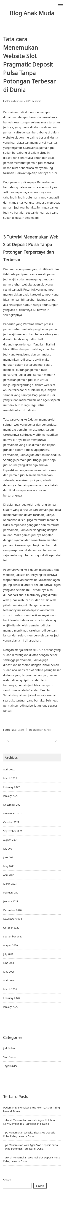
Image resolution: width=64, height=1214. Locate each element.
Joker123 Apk (43, 729)
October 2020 (11, 927)
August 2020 (10, 945)
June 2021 (9, 857)
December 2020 (12, 910)
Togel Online (10, 1066)
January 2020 (10, 1006)
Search (7, 1180)
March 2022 (10, 778)
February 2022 (11, 787)
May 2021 (9, 866)
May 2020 (9, 971)
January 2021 (10, 901)
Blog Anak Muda (32, 13)
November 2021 (12, 813)
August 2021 (10, 839)
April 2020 (9, 980)
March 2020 (10, 989)
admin (38, 101)
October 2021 (11, 822)
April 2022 (9, 769)
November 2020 (12, 919)
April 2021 (9, 875)
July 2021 (8, 848)
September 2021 (12, 831)
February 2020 (11, 998)
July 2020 (8, 954)
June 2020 (9, 963)
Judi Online (18, 729)
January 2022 (10, 795)
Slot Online (9, 1057)
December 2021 (12, 804)
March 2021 (10, 883)
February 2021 (11, 892)
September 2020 (12, 936)
